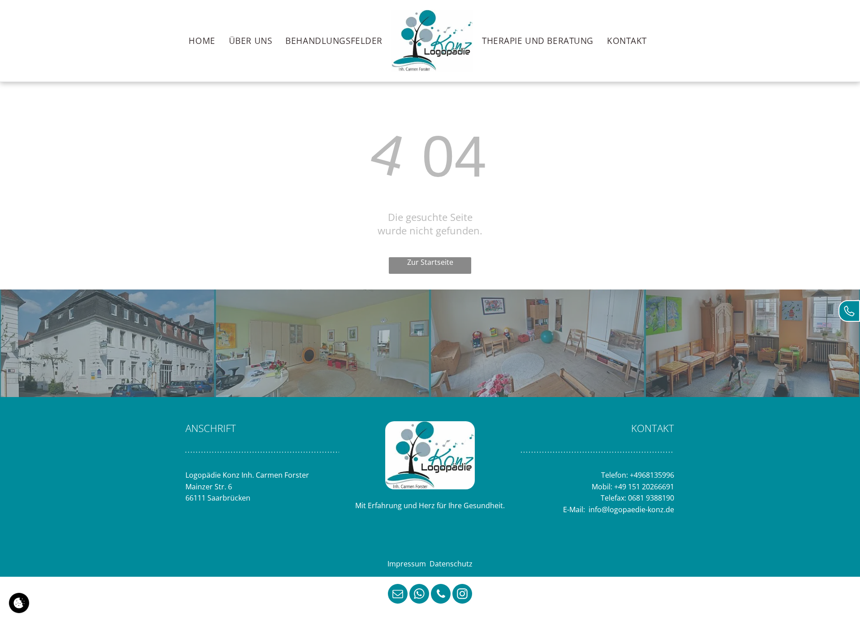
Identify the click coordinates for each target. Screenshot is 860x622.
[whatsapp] (419, 595)
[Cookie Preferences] (19, 603)
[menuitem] (202, 41)
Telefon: (614, 475)
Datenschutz (451, 564)
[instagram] (462, 595)
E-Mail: (575, 509)
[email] (398, 595)
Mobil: (602, 487)
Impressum (406, 564)
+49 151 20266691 (644, 487)
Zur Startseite (430, 262)
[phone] (441, 595)
